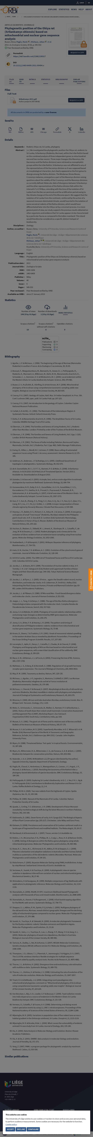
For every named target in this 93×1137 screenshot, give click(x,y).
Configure (33, 1129)
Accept (10, 1129)
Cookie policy (11, 1124)
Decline (21, 1129)
